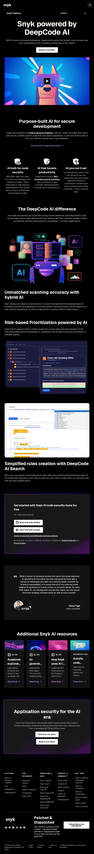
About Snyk (63, 780)
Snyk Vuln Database (44, 797)
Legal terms (31, 846)
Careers (61, 790)
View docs (78, 681)
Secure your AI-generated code (45, 145)
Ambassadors (63, 799)
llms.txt (25, 796)
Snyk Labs (44, 780)
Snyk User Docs (44, 788)
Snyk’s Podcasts (29, 789)
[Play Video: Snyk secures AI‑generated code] (47, 81)
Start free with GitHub (29, 522)
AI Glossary (27, 793)
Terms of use (53, 846)
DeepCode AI (10, 792)
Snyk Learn (45, 784)
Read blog (12, 681)
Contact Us (62, 784)
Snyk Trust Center (44, 806)
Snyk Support (46, 793)
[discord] (24, 827)
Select (64, 13)
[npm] (20, 827)
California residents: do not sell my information (72, 846)
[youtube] (9, 827)
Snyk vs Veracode (79, 787)
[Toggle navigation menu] (90, 5)
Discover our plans (47, 734)
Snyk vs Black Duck (81, 798)
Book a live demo (47, 50)
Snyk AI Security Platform (8, 780)
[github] (17, 827)
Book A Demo (63, 787)
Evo (6, 786)
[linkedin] (13, 827)
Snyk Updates (46, 802)
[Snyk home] (7, 5)
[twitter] (6, 827)
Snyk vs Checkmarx (80, 792)
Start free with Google (29, 530)
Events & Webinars (62, 795)
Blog (24, 786)
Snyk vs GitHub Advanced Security (81, 780)
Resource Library (26, 781)
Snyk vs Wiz (80, 803)
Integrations (10, 789)
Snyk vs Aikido (81, 806)
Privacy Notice (40, 846)
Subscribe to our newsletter (76, 825)
